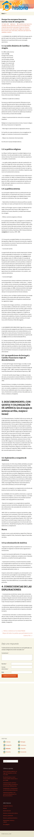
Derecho (8, 752)
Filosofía (23, 748)
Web (3, 672)
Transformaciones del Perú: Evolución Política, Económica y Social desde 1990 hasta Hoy (10, 784)
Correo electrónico (5, 668)
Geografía (8, 745)
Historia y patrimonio (8, 815)
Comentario (5, 653)
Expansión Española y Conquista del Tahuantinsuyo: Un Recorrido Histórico (9, 794)
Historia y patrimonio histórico (10, 818)
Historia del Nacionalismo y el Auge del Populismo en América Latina (10, 773)
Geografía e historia (8, 806)
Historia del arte (7, 810)
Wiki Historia (5, 834)
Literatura (23, 745)
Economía (23, 752)
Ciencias (8, 742)
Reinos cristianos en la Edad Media (13, 631)
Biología (23, 742)
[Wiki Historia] (17, 6)
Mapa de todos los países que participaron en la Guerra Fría (17, 634)
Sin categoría (6, 824)
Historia (13, 24)
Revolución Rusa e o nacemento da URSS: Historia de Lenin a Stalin (10, 778)
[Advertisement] (24, 59)
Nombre (4, 664)
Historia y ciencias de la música (10, 813)
